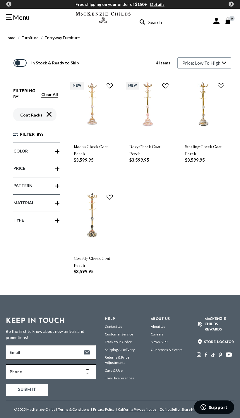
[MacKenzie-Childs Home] (103, 16)
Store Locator (219, 342)
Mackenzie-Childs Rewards (216, 324)
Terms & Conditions (74, 409)
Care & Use (114, 370)
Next (231, 4)
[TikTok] (212, 355)
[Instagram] (199, 354)
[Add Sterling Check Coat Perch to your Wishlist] (221, 86)
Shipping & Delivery (120, 349)
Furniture (30, 37)
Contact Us (113, 326)
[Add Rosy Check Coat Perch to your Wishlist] (165, 86)
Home (10, 37)
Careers (157, 334)
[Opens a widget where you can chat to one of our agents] (214, 407)
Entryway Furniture (62, 37)
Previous (9, 4)
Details (157, 4)
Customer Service (119, 334)
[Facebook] (206, 354)
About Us (158, 326)
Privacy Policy (103, 409)
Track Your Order (118, 342)
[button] (216, 21)
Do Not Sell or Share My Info (181, 409)
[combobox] (162, 22)
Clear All (49, 94)
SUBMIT (27, 390)
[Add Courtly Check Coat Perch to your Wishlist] (110, 197)
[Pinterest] (220, 354)
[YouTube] (229, 354)
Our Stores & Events (167, 349)
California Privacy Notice (137, 409)
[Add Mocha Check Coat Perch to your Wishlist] (110, 86)
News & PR (159, 342)
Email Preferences (119, 378)
